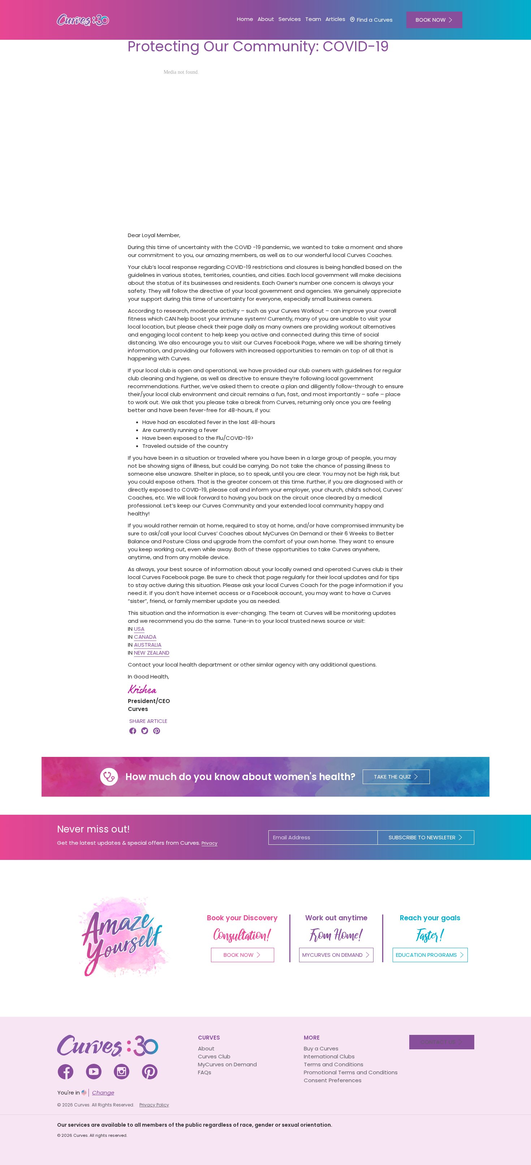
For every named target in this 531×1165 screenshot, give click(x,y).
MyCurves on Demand (227, 1064)
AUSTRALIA (147, 644)
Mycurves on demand (332, 955)
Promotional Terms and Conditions (351, 1072)
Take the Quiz (392, 776)
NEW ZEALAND (151, 652)
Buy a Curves (321, 1048)
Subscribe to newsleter (422, 837)
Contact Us (438, 1042)
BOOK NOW (431, 19)
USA (139, 629)
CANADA (145, 637)
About (206, 1048)
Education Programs (426, 955)
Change (103, 1092)
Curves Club (214, 1056)
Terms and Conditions (333, 1064)
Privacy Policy (154, 1105)
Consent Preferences (333, 1080)
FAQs (204, 1072)
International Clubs (329, 1056)
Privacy (209, 843)
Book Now (239, 955)
